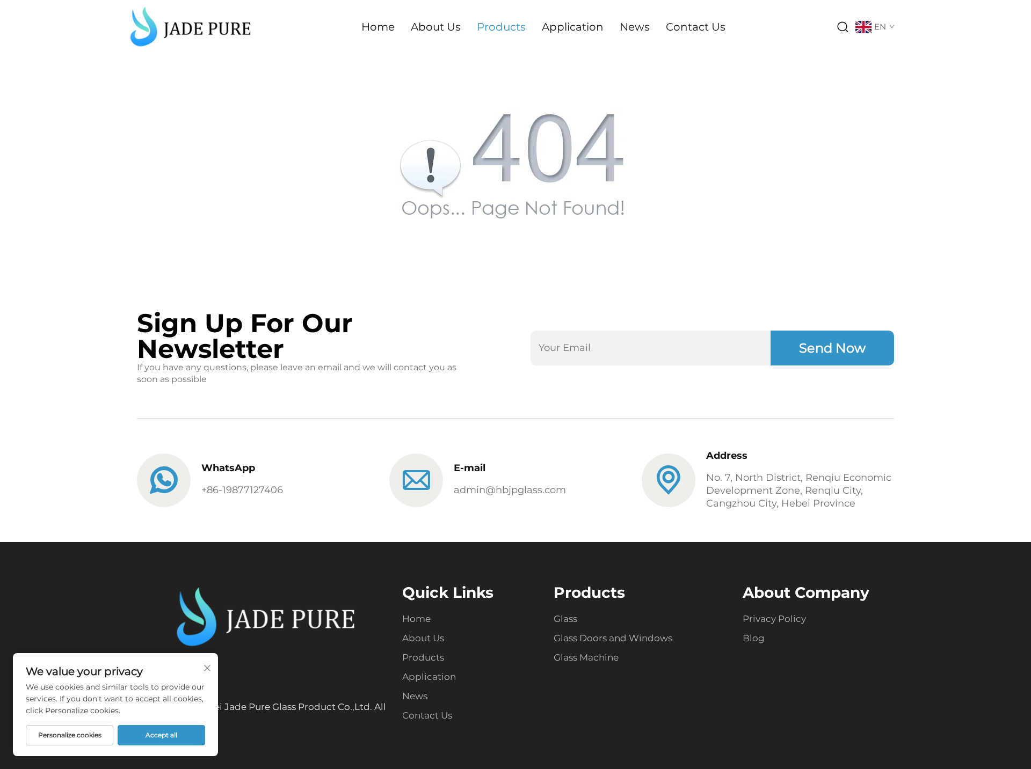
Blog (754, 638)
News (635, 26)
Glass (565, 618)
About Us (436, 26)
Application (573, 26)
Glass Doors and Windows (613, 638)
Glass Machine (586, 657)
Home (378, 26)
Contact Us (695, 26)
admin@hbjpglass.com (510, 490)
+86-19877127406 (242, 490)
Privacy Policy (774, 618)
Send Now (832, 348)
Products (501, 26)
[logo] (190, 26)
